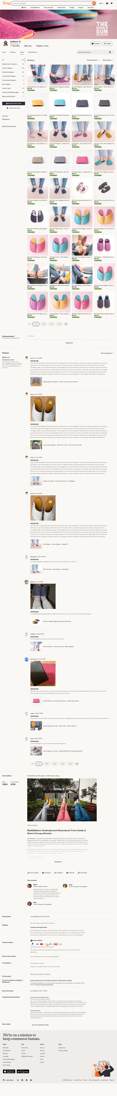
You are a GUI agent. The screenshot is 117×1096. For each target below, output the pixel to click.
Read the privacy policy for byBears (40, 974)
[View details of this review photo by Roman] (43, 596)
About (22, 52)
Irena (31, 358)
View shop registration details (40, 1025)
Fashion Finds (61, 7)
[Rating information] (11, 46)
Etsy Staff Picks (35, 7)
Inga (31, 738)
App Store (9, 1071)
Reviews (13, 52)
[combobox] (51, 3)
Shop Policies (32, 52)
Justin (32, 713)
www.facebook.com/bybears (36, 859)
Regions (111, 1080)
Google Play (23, 1071)
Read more (69, 343)
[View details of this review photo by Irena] (43, 408)
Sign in (101, 3)
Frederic (32, 634)
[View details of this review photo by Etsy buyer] (43, 673)
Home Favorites (48, 7)
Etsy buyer (33, 556)
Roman (32, 581)
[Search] (94, 3)
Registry (81, 7)
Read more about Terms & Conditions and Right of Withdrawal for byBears (51, 980)
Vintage (72, 7)
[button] (95, 43)
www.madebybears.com (35, 857)
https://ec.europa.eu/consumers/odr (44, 984)
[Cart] (111, 3)
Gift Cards (91, 7)
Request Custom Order (14, 103)
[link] (29, 324)
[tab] (13, 60)
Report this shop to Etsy (9, 126)
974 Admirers (6, 119)
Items (4, 52)
